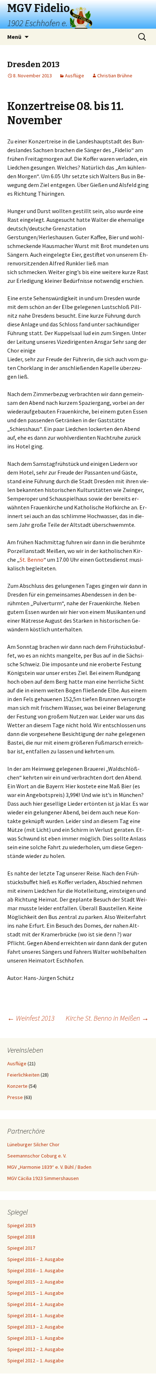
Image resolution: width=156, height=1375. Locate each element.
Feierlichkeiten (23, 1074)
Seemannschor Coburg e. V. (36, 1155)
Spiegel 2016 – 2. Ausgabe (35, 1259)
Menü (14, 36)
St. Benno (32, 559)
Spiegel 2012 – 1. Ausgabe (35, 1360)
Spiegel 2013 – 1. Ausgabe (35, 1338)
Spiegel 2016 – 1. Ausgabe (35, 1270)
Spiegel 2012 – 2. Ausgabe (35, 1349)
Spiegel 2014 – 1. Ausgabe (35, 1315)
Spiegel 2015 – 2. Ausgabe (35, 1281)
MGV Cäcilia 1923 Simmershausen (43, 1178)
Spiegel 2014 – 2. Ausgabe (35, 1304)
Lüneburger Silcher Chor (33, 1144)
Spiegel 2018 (21, 1236)
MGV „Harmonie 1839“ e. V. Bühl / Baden (49, 1167)
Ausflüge (74, 75)
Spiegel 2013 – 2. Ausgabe (35, 1326)
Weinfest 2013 (30, 1017)
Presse (15, 1097)
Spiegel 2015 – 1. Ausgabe (35, 1293)
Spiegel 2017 (21, 1248)
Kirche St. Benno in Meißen (107, 1017)
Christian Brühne (114, 75)
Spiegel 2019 (21, 1225)
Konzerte (17, 1086)
